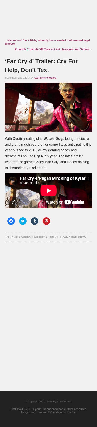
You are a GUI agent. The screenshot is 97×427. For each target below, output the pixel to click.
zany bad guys (74, 237)
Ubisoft (55, 237)
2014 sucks (22, 237)
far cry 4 (39, 237)
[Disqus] (48, 310)
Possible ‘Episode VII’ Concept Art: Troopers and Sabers (52, 49)
